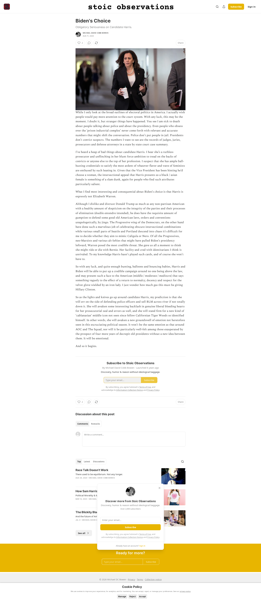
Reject (132, 596)
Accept (142, 596)
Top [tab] (79, 461)
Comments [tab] (82, 423)
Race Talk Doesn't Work (92, 470)
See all (81, 533)
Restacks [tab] (95, 423)
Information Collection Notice (129, 537)
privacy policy (185, 591)
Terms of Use (145, 534)
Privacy (131, 579)
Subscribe (236, 6)
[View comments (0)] (89, 43)
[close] (159, 488)
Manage (122, 596)
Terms (140, 579)
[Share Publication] (224, 7)
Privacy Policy (153, 537)
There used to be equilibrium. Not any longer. (99, 474)
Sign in (252, 6)
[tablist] (89, 424)
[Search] (217, 7)
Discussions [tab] (98, 461)
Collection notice (153, 579)
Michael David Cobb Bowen (95, 33)
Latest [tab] (87, 461)
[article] (130, 476)
